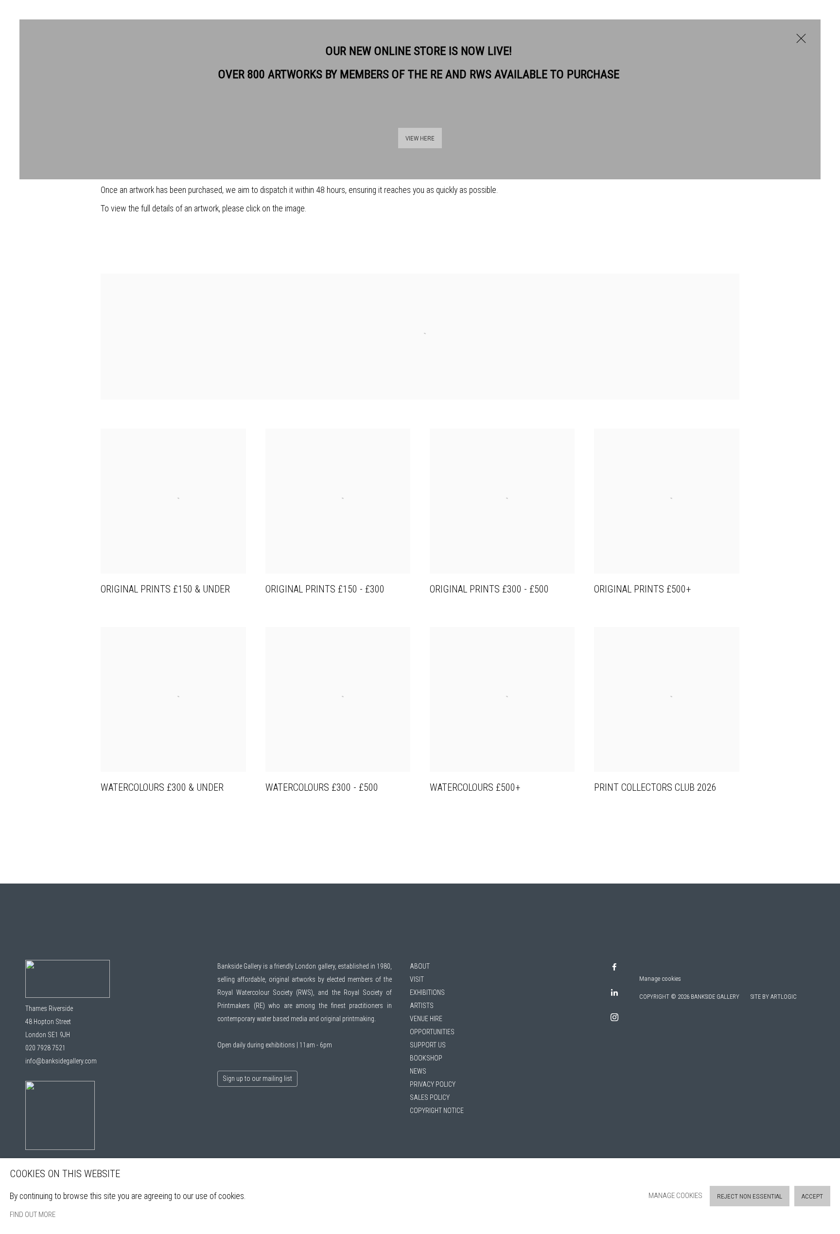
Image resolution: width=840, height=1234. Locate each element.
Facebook (614, 967)
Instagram (614, 1017)
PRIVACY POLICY (432, 1084)
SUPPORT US (428, 1045)
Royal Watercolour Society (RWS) (265, 992)
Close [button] (798, 43)
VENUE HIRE (426, 1019)
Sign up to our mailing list (257, 1078)
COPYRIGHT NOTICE (437, 1110)
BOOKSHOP (426, 1058)
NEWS (418, 1071)
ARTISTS (422, 1005)
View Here (420, 138)
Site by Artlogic (774, 996)
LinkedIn (614, 993)
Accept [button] (812, 1196)
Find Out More (32, 1214)
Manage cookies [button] (660, 978)
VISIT (417, 979)
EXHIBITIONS (427, 992)
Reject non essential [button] (749, 1196)
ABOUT (420, 966)
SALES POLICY (430, 1097)
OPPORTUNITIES (432, 1032)
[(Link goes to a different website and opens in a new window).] (420, 278)
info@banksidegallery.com (61, 1061)
